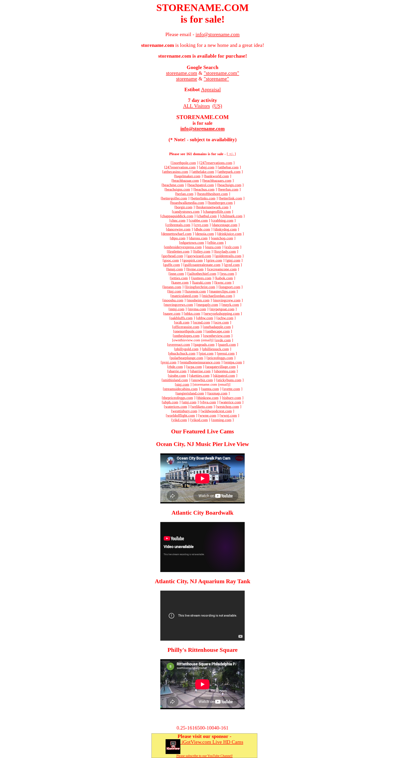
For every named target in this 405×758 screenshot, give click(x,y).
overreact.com (179, 344)
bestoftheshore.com (213, 194)
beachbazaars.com (217, 180)
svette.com (232, 389)
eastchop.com (222, 238)
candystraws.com (186, 211)
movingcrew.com (227, 300)
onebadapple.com (217, 327)
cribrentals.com (178, 225)
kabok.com (224, 278)
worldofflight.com (181, 415)
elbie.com (216, 242)
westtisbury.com (184, 411)
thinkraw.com (208, 398)
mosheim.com (198, 300)
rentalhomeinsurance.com (200, 362)
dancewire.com (178, 229)
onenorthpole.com (188, 331)
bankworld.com (217, 176)
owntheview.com (217, 336)
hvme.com (196, 269)
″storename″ (216, 78)
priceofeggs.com (220, 358)
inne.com (177, 273)
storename (186, 78)
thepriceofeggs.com (178, 398)
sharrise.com (201, 371)
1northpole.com (184, 163)
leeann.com (172, 287)
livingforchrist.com (200, 287)
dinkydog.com (226, 229)
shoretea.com (225, 371)
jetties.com (179, 278)
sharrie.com (177, 371)
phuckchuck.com (182, 353)
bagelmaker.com (187, 176)
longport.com (230, 287)
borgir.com (184, 207)
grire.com (214, 260)
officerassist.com (186, 327)
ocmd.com (202, 322)
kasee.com (181, 282)
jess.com (227, 273)
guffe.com (172, 265)
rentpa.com (233, 362)
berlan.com (184, 194)
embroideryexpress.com (183, 247)
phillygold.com (186, 349)
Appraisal (211, 89)
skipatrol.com (224, 375)
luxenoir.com (196, 291)
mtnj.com (177, 309)
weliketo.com (202, 406)
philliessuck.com (216, 349)
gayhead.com (173, 256)
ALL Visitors (196, 106)
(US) (217, 106)
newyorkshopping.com (222, 313)
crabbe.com (199, 220)
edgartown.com (192, 242)
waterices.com (176, 406)
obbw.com (205, 318)
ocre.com (222, 322)
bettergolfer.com (174, 198)
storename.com (181, 73)
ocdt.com (182, 322)
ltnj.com (175, 291)
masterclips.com (223, 291)
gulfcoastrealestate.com (202, 265)
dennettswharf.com (177, 234)
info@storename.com (202, 128)
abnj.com (207, 167)
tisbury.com (232, 398)
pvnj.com (169, 362)
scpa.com (195, 367)
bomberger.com (221, 203)
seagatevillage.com (221, 367)
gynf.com (232, 265)
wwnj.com (229, 415)
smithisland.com (175, 380)
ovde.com (223, 340)
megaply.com (208, 304)
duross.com (199, 238)
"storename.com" (221, 73)
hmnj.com (175, 269)
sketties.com (199, 375)
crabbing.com (222, 220)
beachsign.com (230, 185)
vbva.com (208, 402)
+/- (231, 154)
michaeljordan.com (217, 296)
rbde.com (176, 367)
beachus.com (205, 189)
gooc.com (171, 260)
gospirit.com (193, 260)
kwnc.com (223, 282)
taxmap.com (218, 393)
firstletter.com (178, 251)
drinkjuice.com (230, 234)
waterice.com (231, 402)
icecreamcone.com (222, 269)
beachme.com (173, 185)
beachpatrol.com (201, 185)
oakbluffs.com (182, 318)
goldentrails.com (228, 256)
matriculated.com (185, 296)
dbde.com (202, 229)
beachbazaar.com (186, 180)
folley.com (202, 251)
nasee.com (172, 313)
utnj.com (189, 402)
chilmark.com (231, 216)
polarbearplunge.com (187, 358)
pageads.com (205, 344)
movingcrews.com (179, 304)
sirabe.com (177, 375)
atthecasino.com (175, 171)
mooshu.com (173, 300)
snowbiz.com (203, 380)
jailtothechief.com (202, 273)
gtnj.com (233, 260)
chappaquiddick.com (177, 216)
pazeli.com (227, 344)
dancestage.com (225, 225)
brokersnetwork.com (212, 207)
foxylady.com (225, 251)
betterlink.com (231, 198)
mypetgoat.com (222, 309)
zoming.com (221, 420)
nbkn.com (192, 313)
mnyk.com (231, 304)
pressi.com (226, 353)
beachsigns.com (178, 189)
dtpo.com (178, 238)
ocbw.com (225, 318)
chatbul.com (207, 216)
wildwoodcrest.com (217, 411)
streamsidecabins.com (181, 389)
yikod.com (200, 420)
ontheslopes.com (187, 336)
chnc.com (178, 220)
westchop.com (228, 406)
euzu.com (213, 247)
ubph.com (170, 402)
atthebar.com (229, 167)
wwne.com (208, 415)
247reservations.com (216, 163)
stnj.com (182, 384)
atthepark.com (229, 171)
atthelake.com (203, 171)
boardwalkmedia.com (187, 203)
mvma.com (197, 309)
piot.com (206, 353)
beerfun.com (228, 189)
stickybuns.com (229, 380)
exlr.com (232, 247)
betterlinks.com (203, 198)
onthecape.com (218, 331)
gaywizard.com (199, 256)
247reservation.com (180, 167)
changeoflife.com (217, 211)
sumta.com (210, 389)
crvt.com (201, 225)
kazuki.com (202, 282)
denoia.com (205, 234)
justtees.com (201, 278)
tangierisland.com (190, 393)
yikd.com (180, 420)
